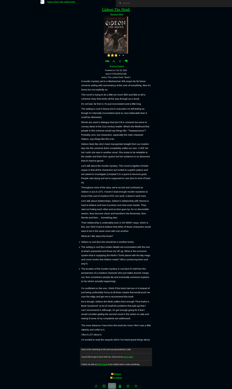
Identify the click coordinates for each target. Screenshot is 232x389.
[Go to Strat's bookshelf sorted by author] (120, 386)
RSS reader (103, 364)
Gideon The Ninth (116, 9)
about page (128, 357)
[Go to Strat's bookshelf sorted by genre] (128, 386)
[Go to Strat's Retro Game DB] (104, 386)
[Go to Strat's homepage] (96, 386)
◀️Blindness (116, 374)
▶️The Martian (116, 378)
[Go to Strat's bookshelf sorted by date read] (112, 386)
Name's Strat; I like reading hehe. (61, 2)
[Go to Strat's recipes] (136, 386)
